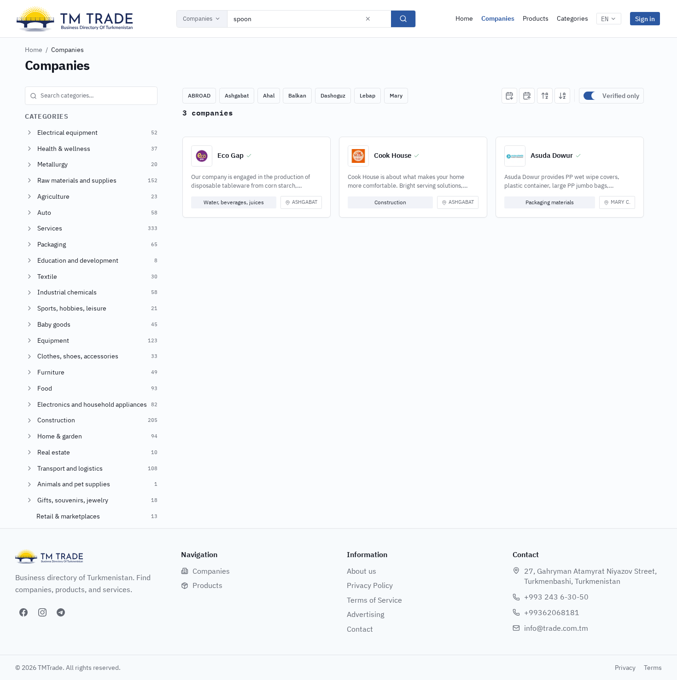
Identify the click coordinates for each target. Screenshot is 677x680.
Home (464, 18)
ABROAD (199, 95)
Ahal (268, 95)
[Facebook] (23, 612)
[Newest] (509, 96)
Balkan (297, 95)
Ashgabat (237, 95)
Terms (653, 667)
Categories (572, 18)
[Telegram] (61, 612)
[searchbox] (91, 95)
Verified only (620, 96)
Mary (396, 95)
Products (536, 18)
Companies (197, 19)
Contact (360, 629)
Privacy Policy (370, 585)
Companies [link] (67, 50)
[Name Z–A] (562, 96)
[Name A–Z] (545, 96)
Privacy (625, 667)
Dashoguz (333, 95)
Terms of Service (374, 600)
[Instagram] (42, 612)
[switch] (591, 96)
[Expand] (29, 132)
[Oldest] (527, 96)
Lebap (367, 95)
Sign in (645, 18)
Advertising (365, 614)
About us (361, 571)
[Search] (403, 19)
